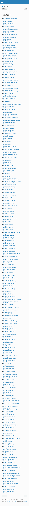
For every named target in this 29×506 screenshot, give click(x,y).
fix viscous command (8, 454)
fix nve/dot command (8, 258)
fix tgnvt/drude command (9, 435)
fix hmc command (7, 167)
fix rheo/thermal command (9, 358)
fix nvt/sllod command (8, 280)
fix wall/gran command (8, 481)
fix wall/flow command (8, 480)
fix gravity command (8, 159)
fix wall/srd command (8, 491)
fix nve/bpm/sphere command (10, 256)
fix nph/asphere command (9, 234)
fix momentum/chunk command (10, 205)
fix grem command (7, 160)
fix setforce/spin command (9, 387)
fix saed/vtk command (8, 382)
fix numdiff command (8, 246)
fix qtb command (7, 344)
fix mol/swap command (8, 202)
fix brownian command (8, 77)
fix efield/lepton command (9, 111)
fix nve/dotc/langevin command (10, 259)
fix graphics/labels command (10, 151)
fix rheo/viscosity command (9, 360)
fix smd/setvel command (9, 405)
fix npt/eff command (8, 226)
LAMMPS (15, 2)
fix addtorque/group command (10, 29)
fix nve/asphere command (9, 251)
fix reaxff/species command (9, 349)
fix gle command (7, 144)
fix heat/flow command (8, 165)
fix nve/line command (8, 264)
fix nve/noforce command (9, 267)
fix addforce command (8, 26)
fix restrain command (8, 352)
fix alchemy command (8, 31)
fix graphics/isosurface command (11, 149)
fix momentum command (9, 203)
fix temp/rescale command (9, 430)
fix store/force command (9, 419)
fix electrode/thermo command (10, 117)
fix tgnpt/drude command (9, 436)
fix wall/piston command (9, 484)
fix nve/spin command (8, 270)
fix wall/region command (9, 489)
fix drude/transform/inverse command (12, 104)
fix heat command (7, 163)
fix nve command (7, 250)
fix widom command (8, 492)
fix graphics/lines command (9, 152)
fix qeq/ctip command (8, 333)
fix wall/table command (9, 472)
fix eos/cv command (8, 123)
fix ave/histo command (8, 52)
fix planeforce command (9, 302)
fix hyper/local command (9, 170)
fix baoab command (8, 64)
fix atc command (7, 39)
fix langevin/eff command (9, 186)
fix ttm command (7, 443)
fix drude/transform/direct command (12, 103)
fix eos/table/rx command (9, 127)
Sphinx (8, 501)
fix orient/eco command (9, 290)
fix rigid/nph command (8, 369)
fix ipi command (7, 176)
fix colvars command (8, 85)
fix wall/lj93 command (8, 459)
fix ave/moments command (9, 55)
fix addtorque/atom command (10, 28)
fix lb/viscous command (9, 192)
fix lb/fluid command (8, 189)
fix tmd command (7, 441)
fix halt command (7, 162)
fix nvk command (7, 274)
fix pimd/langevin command (9, 296)
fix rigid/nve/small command (10, 373)
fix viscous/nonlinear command (10, 456)
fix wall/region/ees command (10, 478)
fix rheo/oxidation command (10, 355)
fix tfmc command (7, 433)
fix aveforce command (8, 61)
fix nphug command (8, 238)
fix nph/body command (8, 235)
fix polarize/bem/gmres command (11, 307)
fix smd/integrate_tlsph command (11, 400)
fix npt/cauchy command (9, 243)
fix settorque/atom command (10, 389)
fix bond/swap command (9, 74)
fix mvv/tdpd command (8, 213)
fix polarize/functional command (11, 310)
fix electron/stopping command (10, 119)
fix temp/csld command (8, 428)
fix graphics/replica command (10, 157)
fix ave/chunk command (9, 45)
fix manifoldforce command (9, 195)
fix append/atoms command (10, 37)
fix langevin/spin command (9, 187)
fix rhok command (7, 361)
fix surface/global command (9, 422)
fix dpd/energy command (9, 95)
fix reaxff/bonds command (9, 347)
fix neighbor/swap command (10, 218)
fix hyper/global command (9, 168)
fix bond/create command (9, 69)
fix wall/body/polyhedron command (11, 475)
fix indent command (8, 174)
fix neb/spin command (8, 216)
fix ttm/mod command (8, 446)
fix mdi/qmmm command (9, 198)
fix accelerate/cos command (10, 18)
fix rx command (7, 381)
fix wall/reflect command (9, 486)
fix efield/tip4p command (9, 109)
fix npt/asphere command (9, 240)
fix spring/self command (9, 416)
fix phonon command (8, 294)
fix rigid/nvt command (8, 366)
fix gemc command (7, 139)
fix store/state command (9, 420)
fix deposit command (8, 93)
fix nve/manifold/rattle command (11, 266)
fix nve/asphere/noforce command (11, 253)
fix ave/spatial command (9, 56)
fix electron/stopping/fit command (11, 120)
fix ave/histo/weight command (10, 53)
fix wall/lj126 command (9, 460)
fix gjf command (7, 141)
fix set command (7, 384)
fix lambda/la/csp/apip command (11, 179)
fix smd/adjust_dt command (9, 398)
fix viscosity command (8, 452)
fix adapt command (7, 21)
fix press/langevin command (10, 317)
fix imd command (7, 173)
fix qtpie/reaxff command (9, 345)
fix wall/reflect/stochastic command (11, 488)
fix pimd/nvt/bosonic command (10, 301)
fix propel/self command (9, 320)
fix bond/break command (9, 67)
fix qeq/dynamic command (9, 334)
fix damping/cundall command (10, 88)
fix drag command (7, 99)
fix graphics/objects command (10, 154)
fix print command (7, 318)
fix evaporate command (8, 128)
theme (15, 501)
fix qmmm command (8, 342)
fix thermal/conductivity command (11, 438)
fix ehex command (7, 112)
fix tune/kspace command (9, 449)
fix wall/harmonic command (10, 465)
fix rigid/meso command (9, 379)
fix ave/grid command (8, 50)
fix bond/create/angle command (10, 71)
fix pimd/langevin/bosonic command (12, 299)
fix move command (7, 206)
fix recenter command (8, 350)
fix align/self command (8, 32)
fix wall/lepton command (9, 468)
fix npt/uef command (8, 230)
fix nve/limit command (8, 262)
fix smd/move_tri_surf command (11, 403)
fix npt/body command (8, 242)
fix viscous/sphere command (10, 457)
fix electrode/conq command (10, 115)
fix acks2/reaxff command (9, 20)
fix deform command (8, 90)
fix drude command (7, 101)
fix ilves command (7, 171)
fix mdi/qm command (8, 197)
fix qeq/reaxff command (9, 339)
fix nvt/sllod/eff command (9, 282)
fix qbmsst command (8, 326)
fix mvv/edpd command (8, 211)
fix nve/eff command (8, 261)
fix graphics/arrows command (10, 146)
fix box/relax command (8, 75)
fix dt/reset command (8, 106)
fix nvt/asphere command (9, 275)
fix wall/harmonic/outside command (12, 467)
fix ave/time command (8, 59)
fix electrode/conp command (10, 114)
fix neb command (7, 214)
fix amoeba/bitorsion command (10, 34)
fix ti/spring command (8, 440)
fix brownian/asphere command (10, 80)
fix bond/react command (9, 72)
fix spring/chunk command (9, 412)
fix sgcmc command (8, 390)
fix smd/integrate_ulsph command (11, 401)
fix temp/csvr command (9, 427)
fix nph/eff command (8, 227)
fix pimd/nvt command (8, 297)
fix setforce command (8, 385)
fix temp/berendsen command (10, 425)
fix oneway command (8, 285)
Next (25, 8)
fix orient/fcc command (9, 286)
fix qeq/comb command (9, 337)
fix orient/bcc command (9, 288)
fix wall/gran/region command (10, 483)
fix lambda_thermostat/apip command (12, 181)
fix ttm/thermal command (9, 448)
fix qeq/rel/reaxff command (9, 341)
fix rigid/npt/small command (10, 376)
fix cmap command (7, 83)
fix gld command (7, 143)
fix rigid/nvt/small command (10, 374)
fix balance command (8, 63)
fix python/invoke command (10, 323)
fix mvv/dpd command (8, 210)
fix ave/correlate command (9, 47)
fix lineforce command (8, 194)
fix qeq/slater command (9, 331)
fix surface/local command (9, 424)
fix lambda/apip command (9, 178)
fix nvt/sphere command (9, 283)
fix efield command (7, 107)
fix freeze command (8, 136)
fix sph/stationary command (10, 409)
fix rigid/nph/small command (10, 377)
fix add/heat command (8, 24)
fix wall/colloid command (9, 464)
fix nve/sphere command (9, 269)
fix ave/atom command (8, 44)
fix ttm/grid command (8, 444)
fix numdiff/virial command (9, 248)
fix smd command (7, 397)
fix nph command (7, 222)
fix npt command (7, 221)
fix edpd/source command (9, 96)
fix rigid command (7, 363)
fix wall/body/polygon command (11, 473)
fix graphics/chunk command (10, 147)
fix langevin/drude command (10, 184)
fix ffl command (7, 131)
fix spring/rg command (8, 414)
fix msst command (7, 208)
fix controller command (8, 87)
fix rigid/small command (9, 371)
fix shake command (7, 392)
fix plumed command (8, 304)
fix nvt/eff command (8, 224)
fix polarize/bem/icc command (10, 309)
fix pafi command (7, 291)
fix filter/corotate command (9, 133)
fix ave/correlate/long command (10, 48)
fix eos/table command (8, 125)
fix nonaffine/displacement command (12, 232)
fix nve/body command (8, 254)
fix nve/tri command (8, 272)
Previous (4, 8)
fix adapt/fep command (8, 23)
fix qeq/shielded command (9, 329)
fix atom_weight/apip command (10, 42)
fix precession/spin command (10, 313)
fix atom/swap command (9, 40)
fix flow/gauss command (9, 135)
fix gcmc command (7, 138)
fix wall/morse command (9, 470)
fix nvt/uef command (8, 229)
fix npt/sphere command (9, 245)
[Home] (2, 6)
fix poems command (8, 305)
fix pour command (7, 312)
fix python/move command (9, 325)
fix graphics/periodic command (10, 155)
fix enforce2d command (9, 122)
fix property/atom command (10, 321)
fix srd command (7, 417)
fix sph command (7, 408)
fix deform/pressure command (10, 91)
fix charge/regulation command (10, 82)
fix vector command (8, 451)
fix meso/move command (9, 200)
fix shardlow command (8, 395)
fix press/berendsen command (10, 315)
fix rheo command (7, 353)
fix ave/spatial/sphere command (10, 58)
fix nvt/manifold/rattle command (11, 278)
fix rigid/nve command (8, 365)
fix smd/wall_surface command (10, 406)
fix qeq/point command (8, 328)
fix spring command (8, 411)
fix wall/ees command (8, 476)
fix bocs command (7, 66)
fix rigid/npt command (8, 368)
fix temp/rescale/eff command (10, 432)
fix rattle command (7, 393)
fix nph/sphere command (9, 237)
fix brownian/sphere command (10, 79)
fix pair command (7, 293)
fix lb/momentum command (9, 190)
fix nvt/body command (8, 277)
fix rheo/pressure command (9, 357)
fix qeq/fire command (8, 336)
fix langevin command (8, 182)
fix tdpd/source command (9, 98)
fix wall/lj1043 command (9, 462)
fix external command (8, 130)
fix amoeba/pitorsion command (10, 36)
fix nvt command (7, 219)
